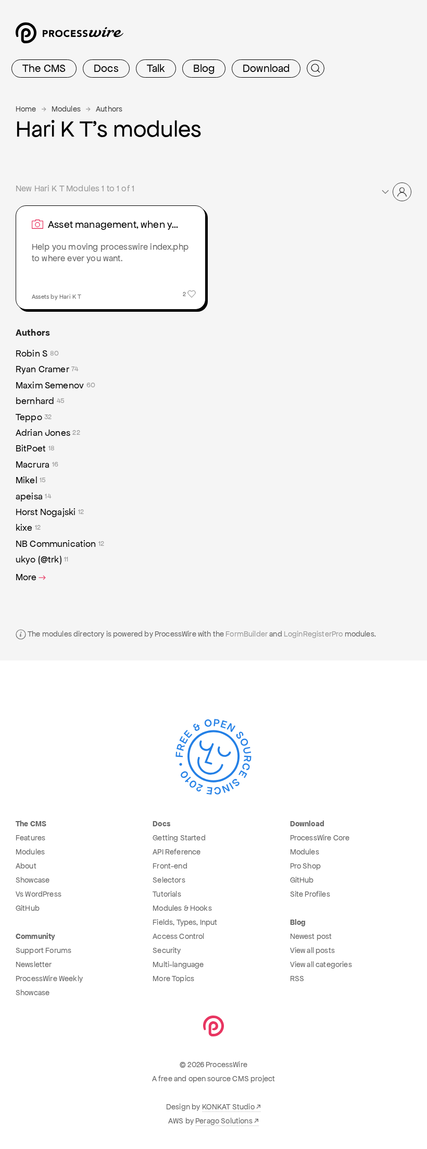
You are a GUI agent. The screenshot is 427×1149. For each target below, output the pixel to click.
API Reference (176, 852)
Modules (66, 109)
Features (30, 837)
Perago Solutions (224, 1121)
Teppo (34, 417)
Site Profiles (310, 894)
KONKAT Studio (228, 1106)
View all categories (321, 964)
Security (167, 950)
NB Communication (60, 543)
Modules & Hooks (182, 908)
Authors (109, 109)
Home (26, 109)
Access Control (178, 936)
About (26, 866)
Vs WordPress (38, 894)
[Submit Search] (315, 68)
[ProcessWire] (68, 37)
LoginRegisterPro (313, 634)
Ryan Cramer (47, 369)
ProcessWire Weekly (49, 978)
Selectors (169, 880)
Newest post (311, 936)
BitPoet (35, 448)
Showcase (32, 880)
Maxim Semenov (55, 385)
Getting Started (179, 837)
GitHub (28, 908)
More (26, 577)
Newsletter (34, 964)
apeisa (33, 496)
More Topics (173, 978)
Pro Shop (305, 866)
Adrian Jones (48, 432)
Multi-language (178, 964)
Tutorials (167, 894)
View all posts (312, 950)
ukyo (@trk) (42, 559)
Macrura (37, 464)
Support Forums (43, 950)
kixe (28, 527)
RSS (297, 978)
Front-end (170, 866)
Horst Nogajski (50, 512)
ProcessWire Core (320, 837)
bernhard (40, 401)
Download (266, 68)
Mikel (31, 480)
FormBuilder (246, 634)
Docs (106, 68)
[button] (395, 191)
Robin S (37, 353)
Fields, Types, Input (185, 922)
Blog (204, 68)
